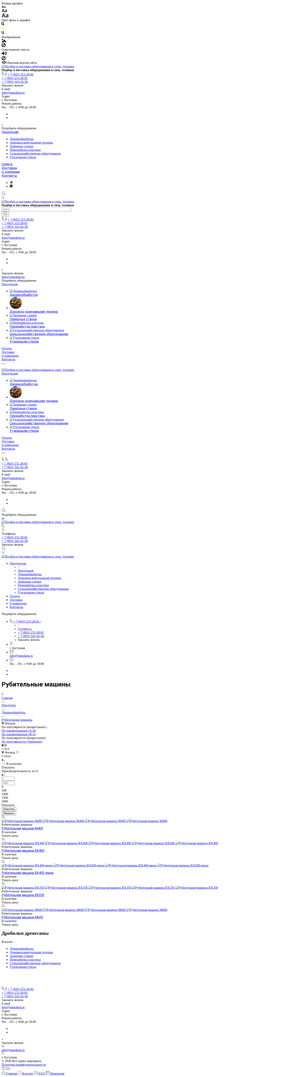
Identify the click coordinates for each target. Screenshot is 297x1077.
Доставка (9, 168)
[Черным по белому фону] (3, 24)
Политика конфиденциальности (24, 1064)
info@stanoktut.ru (13, 92)
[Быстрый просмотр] (3, 817)
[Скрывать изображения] (4, 46)
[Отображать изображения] (4, 41)
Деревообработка (22, 139)
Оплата (7, 164)
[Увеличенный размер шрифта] (5, 16)
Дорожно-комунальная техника (31, 142)
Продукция (10, 132)
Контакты (9, 176)
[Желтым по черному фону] (3, 29)
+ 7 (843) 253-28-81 (21, 74)
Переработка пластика (25, 150)
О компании (11, 172)
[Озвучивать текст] (4, 54)
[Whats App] (11, 186)
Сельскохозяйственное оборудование (35, 153)
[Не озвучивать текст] (4, 59)
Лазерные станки (21, 146)
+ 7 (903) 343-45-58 (15, 81)
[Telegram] (11, 182)
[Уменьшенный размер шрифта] (3, 7)
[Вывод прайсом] (8, 749)
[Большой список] (5, 745)
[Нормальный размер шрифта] (4, 11)
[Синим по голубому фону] (3, 33)
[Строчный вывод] (5, 749)
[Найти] (5, 214)
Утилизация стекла (23, 157)
